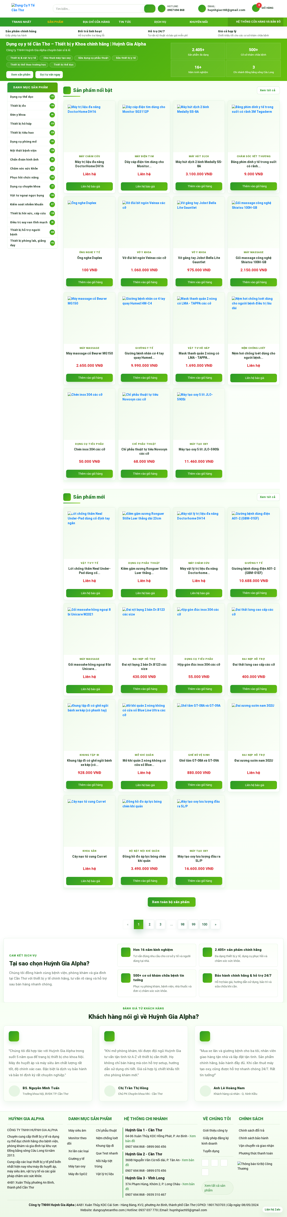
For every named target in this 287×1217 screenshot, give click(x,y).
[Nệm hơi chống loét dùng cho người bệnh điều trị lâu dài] (253, 318)
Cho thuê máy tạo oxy (57, 58)
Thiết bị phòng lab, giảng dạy (32, 243)
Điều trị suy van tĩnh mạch (31, 222)
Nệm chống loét (107, 1138)
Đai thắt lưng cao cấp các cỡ (254, 664)
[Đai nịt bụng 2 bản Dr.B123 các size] (144, 629)
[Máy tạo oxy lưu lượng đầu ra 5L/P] (199, 821)
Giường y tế (76, 1158)
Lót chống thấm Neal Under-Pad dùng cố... (89, 571)
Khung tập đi (105, 1145)
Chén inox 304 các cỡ (89, 449)
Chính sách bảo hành (253, 1138)
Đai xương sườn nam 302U (253, 760)
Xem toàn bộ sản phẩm (170, 902)
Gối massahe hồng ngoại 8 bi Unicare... (89, 667)
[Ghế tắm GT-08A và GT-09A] (199, 725)
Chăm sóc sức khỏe (32, 168)
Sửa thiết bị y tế (126, 58)
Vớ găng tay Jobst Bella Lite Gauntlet (199, 260)
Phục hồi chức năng (32, 177)
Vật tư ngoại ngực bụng (32, 195)
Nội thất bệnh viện (32, 150)
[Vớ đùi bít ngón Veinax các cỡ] (144, 222)
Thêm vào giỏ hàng (200, 186)
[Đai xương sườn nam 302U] (253, 725)
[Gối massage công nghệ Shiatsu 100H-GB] (253, 222)
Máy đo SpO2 (77, 1174)
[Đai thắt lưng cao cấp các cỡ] (253, 629)
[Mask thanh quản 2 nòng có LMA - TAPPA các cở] (199, 318)
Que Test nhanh (107, 1153)
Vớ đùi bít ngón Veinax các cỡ (144, 258)
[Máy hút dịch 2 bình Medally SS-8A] (199, 126)
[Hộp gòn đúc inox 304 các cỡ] (199, 629)
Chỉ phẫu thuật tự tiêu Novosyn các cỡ (144, 451)
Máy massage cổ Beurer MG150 (89, 353)
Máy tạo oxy (76, 1166)
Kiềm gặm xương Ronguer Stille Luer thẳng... (144, 571)
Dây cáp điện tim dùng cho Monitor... (144, 164)
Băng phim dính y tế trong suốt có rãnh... (253, 164)
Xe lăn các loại (78, 1151)
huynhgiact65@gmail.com (188, 1210)
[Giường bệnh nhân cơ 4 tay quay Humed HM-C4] (144, 318)
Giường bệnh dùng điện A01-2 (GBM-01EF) (254, 571)
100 (204, 924)
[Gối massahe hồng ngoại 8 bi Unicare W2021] (89, 629)
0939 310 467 (156, 1194)
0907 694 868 (135, 1146)
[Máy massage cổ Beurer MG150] (89, 318)
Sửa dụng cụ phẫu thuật (93, 58)
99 (193, 924)
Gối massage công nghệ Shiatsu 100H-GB (254, 260)
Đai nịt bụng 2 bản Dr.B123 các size (144, 667)
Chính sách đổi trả (251, 1130)
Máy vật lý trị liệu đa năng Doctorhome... (199, 571)
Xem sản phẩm (20, 74)
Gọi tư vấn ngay (50, 74)
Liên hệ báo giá (90, 186)
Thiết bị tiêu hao (32, 132)
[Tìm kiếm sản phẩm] (149, 8)
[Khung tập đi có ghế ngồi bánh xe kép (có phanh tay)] (89, 725)
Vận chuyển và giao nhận (256, 1145)
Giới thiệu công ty (215, 1130)
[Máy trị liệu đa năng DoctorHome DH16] (89, 126)
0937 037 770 (148, 1210)
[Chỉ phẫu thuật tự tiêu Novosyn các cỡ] (144, 414)
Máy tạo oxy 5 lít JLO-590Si (199, 449)
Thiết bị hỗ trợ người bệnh (32, 232)
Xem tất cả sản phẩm (214, 1187)
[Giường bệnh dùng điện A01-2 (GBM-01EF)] (253, 533)
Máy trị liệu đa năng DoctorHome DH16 (89, 164)
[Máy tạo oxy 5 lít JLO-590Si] (199, 414)
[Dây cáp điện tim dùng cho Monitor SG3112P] (144, 126)
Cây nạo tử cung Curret (89, 856)
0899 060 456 (156, 1146)
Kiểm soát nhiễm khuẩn (31, 204)
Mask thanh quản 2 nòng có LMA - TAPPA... (199, 355)
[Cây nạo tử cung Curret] (89, 821)
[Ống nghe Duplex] (89, 222)
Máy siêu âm (77, 1130)
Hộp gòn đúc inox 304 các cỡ (199, 664)
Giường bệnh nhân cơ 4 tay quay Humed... (144, 355)
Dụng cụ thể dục (32, 96)
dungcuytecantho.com (109, 1210)
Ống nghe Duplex (89, 258)
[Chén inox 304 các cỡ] (89, 414)
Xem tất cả (267, 90)
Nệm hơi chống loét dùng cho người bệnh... (253, 355)
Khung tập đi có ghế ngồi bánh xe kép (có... (89, 763)
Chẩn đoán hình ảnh (31, 159)
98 (182, 924)
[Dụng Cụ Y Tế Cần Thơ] (25, 8)
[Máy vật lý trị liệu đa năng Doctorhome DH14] (199, 533)
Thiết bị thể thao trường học (28, 64)
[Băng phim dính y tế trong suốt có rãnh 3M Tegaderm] (253, 126)
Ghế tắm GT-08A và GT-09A (199, 760)
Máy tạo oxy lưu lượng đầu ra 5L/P (199, 859)
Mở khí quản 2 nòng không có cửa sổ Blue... (144, 763)
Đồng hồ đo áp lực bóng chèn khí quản (144, 859)
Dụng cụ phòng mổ (32, 141)
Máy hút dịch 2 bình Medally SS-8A (199, 164)
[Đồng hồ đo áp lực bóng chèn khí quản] (144, 821)
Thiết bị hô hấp (32, 123)
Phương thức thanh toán (256, 1153)
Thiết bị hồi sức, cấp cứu (32, 213)
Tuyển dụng (211, 1151)
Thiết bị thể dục (64, 64)
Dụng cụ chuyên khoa (31, 186)
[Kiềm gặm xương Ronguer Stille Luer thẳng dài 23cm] (144, 533)
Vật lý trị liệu (105, 1174)
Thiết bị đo (32, 105)
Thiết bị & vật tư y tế (23, 58)
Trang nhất (21, 22)
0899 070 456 (156, 1170)
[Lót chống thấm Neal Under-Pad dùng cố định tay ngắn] (89, 533)
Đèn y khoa (31, 114)
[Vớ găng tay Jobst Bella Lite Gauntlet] (199, 222)
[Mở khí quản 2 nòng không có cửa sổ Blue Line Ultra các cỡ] (144, 725)
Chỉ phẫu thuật (106, 1130)
